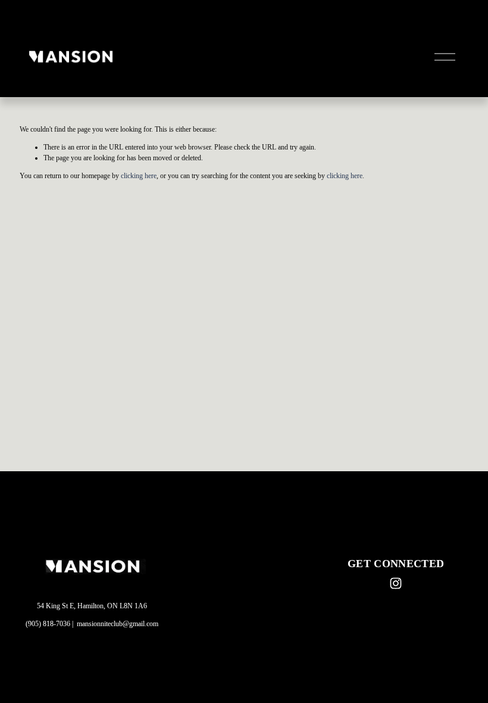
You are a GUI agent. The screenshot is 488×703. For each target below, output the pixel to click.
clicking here (139, 176)
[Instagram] (396, 583)
